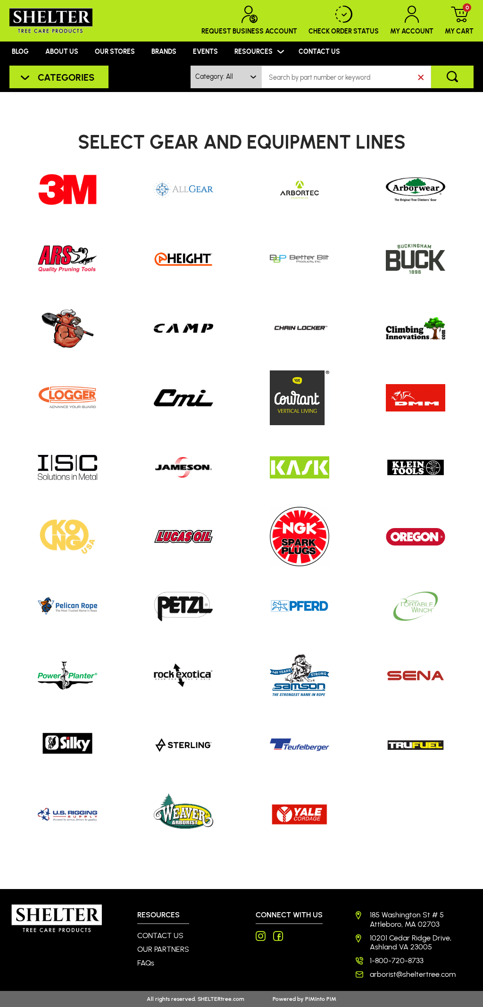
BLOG (20, 51)
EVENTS (205, 51)
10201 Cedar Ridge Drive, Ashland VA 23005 (410, 942)
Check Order (343, 30)
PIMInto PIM (320, 998)
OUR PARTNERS (163, 949)
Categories (66, 77)
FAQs (145, 962)
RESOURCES (253, 51)
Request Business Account (249, 30)
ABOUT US (61, 51)
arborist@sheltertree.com (413, 974)
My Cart (459, 20)
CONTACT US (319, 51)
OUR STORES (115, 51)
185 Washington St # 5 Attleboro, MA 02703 (407, 919)
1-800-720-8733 (397, 960)
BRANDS (163, 51)
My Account (411, 30)
